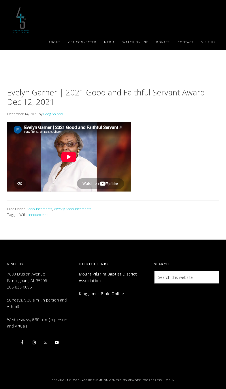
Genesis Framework (125, 380)
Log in (169, 380)
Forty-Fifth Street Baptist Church (21, 20)
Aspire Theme (92, 380)
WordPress (152, 380)
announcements (40, 214)
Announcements (39, 209)
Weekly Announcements (72, 209)
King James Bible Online (101, 293)
